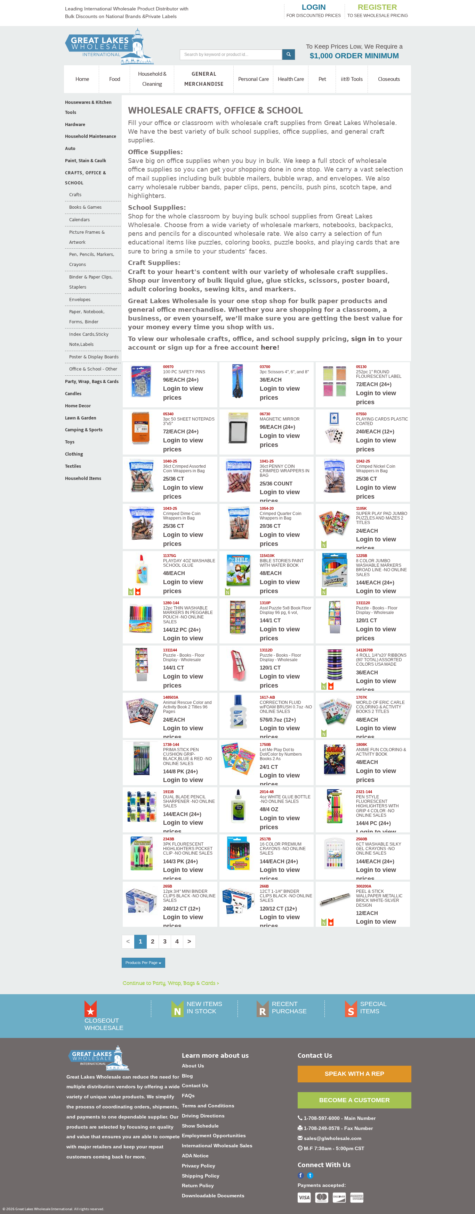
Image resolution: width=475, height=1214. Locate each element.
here (269, 347)
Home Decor (78, 406)
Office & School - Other (93, 369)
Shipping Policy (200, 1176)
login (314, 7)
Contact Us (195, 1085)
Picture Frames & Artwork (87, 237)
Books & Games (85, 207)
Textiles (73, 466)
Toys (69, 442)
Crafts (75, 194)
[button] (310, 1175)
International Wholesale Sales (217, 1145)
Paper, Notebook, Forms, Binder (87, 316)
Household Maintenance (90, 136)
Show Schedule (200, 1126)
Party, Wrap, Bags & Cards (92, 381)
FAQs (188, 1095)
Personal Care (253, 79)
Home (82, 79)
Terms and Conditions (208, 1105)
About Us (193, 1066)
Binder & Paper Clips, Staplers (91, 282)
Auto (70, 148)
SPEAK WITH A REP (354, 1073)
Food (114, 79)
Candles (73, 394)
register (377, 7)
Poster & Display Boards (94, 357)
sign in (363, 338)
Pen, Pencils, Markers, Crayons (91, 259)
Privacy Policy (198, 1166)
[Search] (288, 54)
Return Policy (198, 1185)
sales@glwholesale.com (332, 1138)
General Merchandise (204, 79)
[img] (142, 381)
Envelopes (79, 299)
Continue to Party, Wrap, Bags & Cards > (171, 983)
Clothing (74, 454)
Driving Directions (203, 1116)
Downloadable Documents (213, 1195)
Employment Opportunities (214, 1135)
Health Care (291, 79)
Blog (187, 1076)
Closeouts (389, 79)
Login (171, 388)
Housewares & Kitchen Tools (88, 107)
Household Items (83, 478)
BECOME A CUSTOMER (354, 1100)
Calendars (79, 219)
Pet (322, 79)
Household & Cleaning (152, 79)
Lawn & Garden (80, 418)
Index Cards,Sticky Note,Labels (88, 339)
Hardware (75, 124)
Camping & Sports (84, 430)
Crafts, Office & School (85, 178)
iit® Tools (352, 79)
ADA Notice (195, 1155)
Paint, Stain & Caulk (85, 161)
